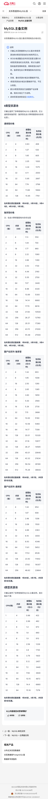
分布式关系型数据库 (12, 750)
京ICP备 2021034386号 (24, 790)
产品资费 (10, 21)
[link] (6, 17)
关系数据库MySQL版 (22, 17)
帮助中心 (6, 17)
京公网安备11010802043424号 (26, 794)
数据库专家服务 (10, 759)
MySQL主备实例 (25, 21)
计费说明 (39, 17)
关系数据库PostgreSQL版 (14, 755)
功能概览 (30, 97)
